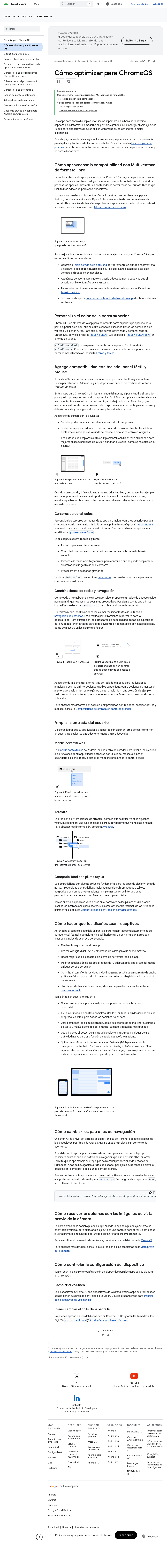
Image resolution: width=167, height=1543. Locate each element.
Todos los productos (59, 1515)
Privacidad (73, 1462)
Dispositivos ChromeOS (93, 1448)
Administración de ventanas (110, 207)
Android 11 (112, 1462)
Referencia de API (134, 1457)
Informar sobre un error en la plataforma (154, 1433)
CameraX (146, 1240)
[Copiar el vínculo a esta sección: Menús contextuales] (88, 743)
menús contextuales (71, 750)
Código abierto (55, 1452)
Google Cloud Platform (60, 1510)
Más (36, 3)
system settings (75, 1320)
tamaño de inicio (70, 292)
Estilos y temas (105, 353)
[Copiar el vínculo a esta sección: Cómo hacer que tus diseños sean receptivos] (142, 924)
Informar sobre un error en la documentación (154, 1445)
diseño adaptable (71, 990)
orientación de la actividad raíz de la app (109, 298)
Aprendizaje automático (74, 1437)
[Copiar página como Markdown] (69, 81)
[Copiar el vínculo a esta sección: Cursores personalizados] (96, 514)
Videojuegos (74, 1430)
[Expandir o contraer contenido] (75, 91)
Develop (10, 16)
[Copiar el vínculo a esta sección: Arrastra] (70, 812)
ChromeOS (44, 16)
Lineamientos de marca (86, 1527)
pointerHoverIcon (81, 532)
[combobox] (76, 4)
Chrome (52, 1499)
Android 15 (113, 1441)
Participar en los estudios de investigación (154, 1465)
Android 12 (113, 1456)
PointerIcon (145, 524)
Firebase (52, 1505)
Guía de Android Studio (135, 1438)
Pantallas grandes (92, 1435)
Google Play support (153, 1455)
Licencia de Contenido (61, 1351)
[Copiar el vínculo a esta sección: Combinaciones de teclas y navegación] (117, 591)
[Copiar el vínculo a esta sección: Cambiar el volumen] (88, 1285)
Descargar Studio (132, 1464)
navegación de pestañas (68, 616)
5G (69, 1467)
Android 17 (113, 1430)
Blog (50, 1462)
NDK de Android (135, 1472)
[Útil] (149, 61)
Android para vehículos (94, 1456)
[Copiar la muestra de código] (154, 1193)
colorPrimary (99, 334)
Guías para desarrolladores (134, 1448)
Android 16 (113, 1435)
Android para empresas (54, 1440)
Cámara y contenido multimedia (74, 1454)
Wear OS (92, 1441)
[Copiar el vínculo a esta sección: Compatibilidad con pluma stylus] (107, 877)
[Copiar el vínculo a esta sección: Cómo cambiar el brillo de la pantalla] (113, 1309)
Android (52, 1433)
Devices (26, 16)
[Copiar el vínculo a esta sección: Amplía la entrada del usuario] (112, 723)
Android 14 (113, 1446)
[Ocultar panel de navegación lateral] (39, 1537)
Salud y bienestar (72, 1445)
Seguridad (53, 1447)
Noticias (52, 1457)
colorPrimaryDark (139, 334)
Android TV (93, 1462)
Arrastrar (107, 826)
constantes (104, 577)
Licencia (66, 1527)
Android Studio (139, 3)
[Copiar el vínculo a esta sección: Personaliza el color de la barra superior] (132, 316)
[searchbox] (22, 29)
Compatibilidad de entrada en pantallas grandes (103, 709)
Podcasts (52, 1467)
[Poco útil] (154, 61)
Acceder (158, 3)
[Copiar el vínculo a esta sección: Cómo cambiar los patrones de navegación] (138, 1132)
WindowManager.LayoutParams (108, 1320)
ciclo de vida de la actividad (91, 265)
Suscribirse (126, 1535)
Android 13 (113, 1451)
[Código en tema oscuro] (150, 1193)
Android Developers (63, 61)
